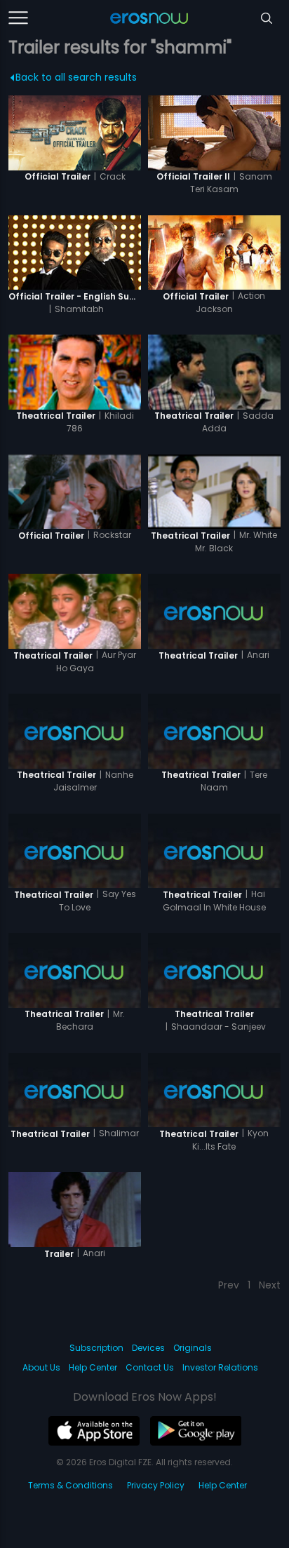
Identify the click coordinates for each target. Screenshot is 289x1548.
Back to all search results (76, 77)
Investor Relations (220, 1367)
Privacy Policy (155, 1485)
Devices (148, 1348)
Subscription (96, 1348)
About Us (41, 1367)
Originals (192, 1348)
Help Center (93, 1367)
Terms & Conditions (70, 1485)
